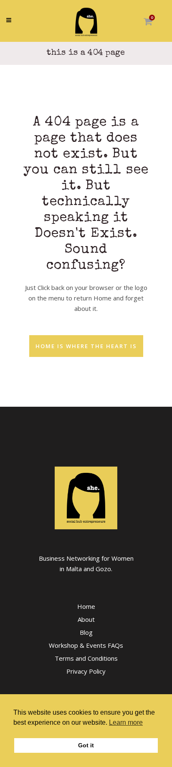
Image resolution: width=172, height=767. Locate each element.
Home (86, 606)
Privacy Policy (86, 671)
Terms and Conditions (86, 658)
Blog (86, 632)
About (86, 619)
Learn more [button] (126, 722)
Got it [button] (86, 745)
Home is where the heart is (86, 346)
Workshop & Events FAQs (86, 645)
